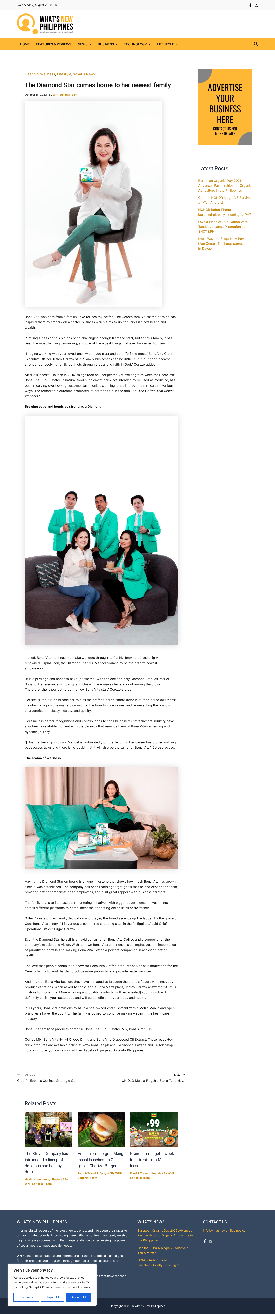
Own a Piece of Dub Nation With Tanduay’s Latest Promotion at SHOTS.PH (223, 226)
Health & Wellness (40, 74)
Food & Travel (87, 1173)
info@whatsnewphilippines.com (225, 1230)
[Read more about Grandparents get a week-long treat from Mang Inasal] (154, 1129)
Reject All (53, 1297)
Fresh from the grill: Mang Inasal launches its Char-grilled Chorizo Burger (100, 1159)
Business (106, 44)
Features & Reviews (53, 44)
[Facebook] (250, 5)
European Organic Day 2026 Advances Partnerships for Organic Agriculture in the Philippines (225, 185)
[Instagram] (256, 5)
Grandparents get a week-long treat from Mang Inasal (152, 1159)
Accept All (79, 1297)
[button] (89, 44)
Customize (26, 1297)
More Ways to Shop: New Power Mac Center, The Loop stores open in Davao (224, 243)
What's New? (84, 74)
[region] (52, 1285)
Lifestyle (165, 44)
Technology (135, 44)
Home (25, 44)
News (82, 44)
